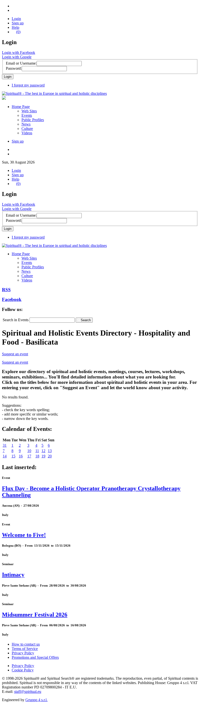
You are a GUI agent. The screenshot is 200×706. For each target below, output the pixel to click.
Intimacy (13, 574)
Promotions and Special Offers (35, 657)
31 (5, 445)
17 (29, 456)
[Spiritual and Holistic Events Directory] (54, 93)
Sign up (18, 23)
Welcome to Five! (24, 535)
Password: (14, 68)
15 (13, 456)
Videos (26, 133)
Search (86, 320)
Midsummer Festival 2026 (34, 614)
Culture (27, 128)
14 (5, 456)
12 (43, 451)
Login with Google (16, 57)
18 (37, 456)
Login (16, 19)
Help (15, 27)
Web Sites (29, 111)
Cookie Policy (23, 670)
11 (37, 451)
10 (29, 451)
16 (21, 456)
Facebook (11, 299)
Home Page (21, 107)
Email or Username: (21, 63)
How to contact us (26, 644)
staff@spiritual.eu (27, 691)
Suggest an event (15, 354)
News (25, 124)
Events (26, 115)
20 (50, 456)
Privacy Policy (23, 653)
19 (43, 456)
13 (50, 451)
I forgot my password (28, 85)
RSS (6, 289)
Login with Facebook (18, 52)
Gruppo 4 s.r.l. (36, 700)
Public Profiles (32, 120)
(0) (18, 32)
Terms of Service (25, 649)
